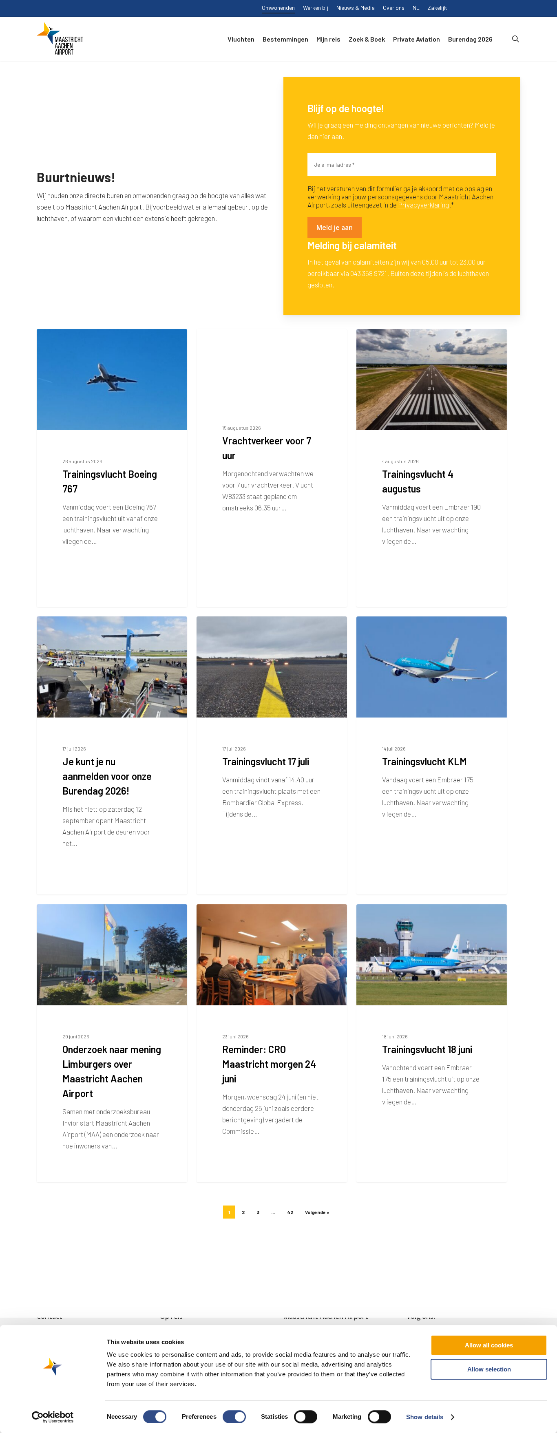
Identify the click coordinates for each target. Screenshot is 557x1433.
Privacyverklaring (423, 205)
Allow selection (489, 1369)
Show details (424, 1416)
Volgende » (317, 1212)
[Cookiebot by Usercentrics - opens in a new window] (52, 1417)
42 (290, 1212)
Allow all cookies (489, 1345)
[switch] (234, 1416)
